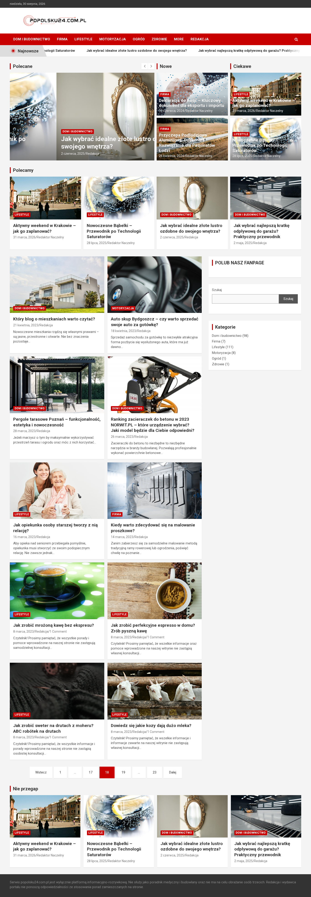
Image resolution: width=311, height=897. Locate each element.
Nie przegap (25, 788)
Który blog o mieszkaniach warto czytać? (54, 319)
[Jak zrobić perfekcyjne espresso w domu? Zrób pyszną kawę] (154, 590)
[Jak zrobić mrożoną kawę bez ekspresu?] (57, 590)
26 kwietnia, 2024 (171, 156)
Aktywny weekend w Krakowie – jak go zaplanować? (263, 103)
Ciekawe (242, 66)
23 (154, 772)
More (179, 39)
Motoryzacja (112, 39)
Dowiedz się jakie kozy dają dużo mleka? (151, 725)
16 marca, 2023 (24, 537)
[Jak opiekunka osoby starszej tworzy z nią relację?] (57, 490)
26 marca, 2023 (122, 436)
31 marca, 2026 (243, 111)
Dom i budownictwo (31, 39)
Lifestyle (83, 39)
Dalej (172, 772)
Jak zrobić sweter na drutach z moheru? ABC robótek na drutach (53, 728)
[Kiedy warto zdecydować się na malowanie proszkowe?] (154, 490)
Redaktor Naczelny (199, 111)
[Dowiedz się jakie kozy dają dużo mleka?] (154, 690)
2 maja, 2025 (243, 243)
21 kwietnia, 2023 (25, 325)
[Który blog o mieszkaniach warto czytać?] (57, 284)
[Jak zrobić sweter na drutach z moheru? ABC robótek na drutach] (57, 690)
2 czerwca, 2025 (26, 153)
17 (90, 772)
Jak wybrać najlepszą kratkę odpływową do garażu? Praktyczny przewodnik (222, 51)
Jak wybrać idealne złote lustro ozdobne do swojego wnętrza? (100, 51)
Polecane (22, 66)
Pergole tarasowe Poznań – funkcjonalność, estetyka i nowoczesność (57, 422)
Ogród (139, 39)
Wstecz (41, 772)
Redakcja (200, 39)
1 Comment (58, 631)
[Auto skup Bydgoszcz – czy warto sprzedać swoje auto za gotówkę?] (154, 284)
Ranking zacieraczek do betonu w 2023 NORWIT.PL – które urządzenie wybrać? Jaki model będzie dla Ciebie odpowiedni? (152, 425)
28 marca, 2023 (24, 431)
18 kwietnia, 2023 (123, 331)
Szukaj (217, 290)
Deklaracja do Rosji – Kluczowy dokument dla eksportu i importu (191, 103)
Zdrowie (159, 39)
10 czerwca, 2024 (171, 111)
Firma (62, 39)
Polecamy (23, 170)
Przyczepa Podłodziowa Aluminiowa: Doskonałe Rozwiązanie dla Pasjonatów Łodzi (187, 142)
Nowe (166, 66)
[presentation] (144, 66)
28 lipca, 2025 (242, 156)
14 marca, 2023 (122, 537)
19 (123, 772)
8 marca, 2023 (23, 631)
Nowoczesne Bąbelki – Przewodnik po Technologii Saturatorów (259, 145)
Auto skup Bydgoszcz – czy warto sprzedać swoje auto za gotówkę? (154, 321)
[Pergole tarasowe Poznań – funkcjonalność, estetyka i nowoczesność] (57, 384)
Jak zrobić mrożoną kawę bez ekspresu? (53, 625)
